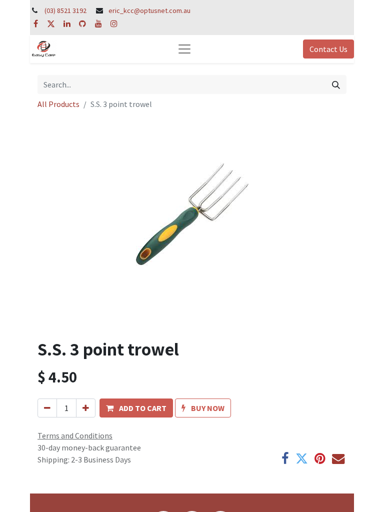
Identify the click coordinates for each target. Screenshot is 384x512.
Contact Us (329, 49)
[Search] (336, 84)
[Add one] (86, 408)
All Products (59, 104)
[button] (136, 408)
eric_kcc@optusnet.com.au (149, 10)
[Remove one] (47, 408)
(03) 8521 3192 (65, 10)
